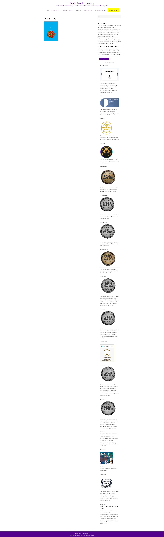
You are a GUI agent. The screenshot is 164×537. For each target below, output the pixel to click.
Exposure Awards (104, 440)
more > (113, 43)
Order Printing (113, 10)
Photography (55, 10)
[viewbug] (106, 127)
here (114, 303)
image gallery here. (111, 428)
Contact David (103, 59)
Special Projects (100, 10)
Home (47, 10)
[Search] (99, 19)
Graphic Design (67, 10)
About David (88, 10)
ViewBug (109, 87)
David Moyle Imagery (82, 3)
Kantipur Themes (90, 535)
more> (119, 54)
